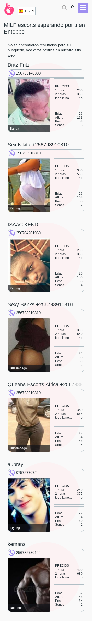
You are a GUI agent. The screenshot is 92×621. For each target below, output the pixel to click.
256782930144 (28, 552)
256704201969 (28, 233)
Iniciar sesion (74, 6)
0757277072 (26, 472)
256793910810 (28, 153)
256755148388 (28, 73)
